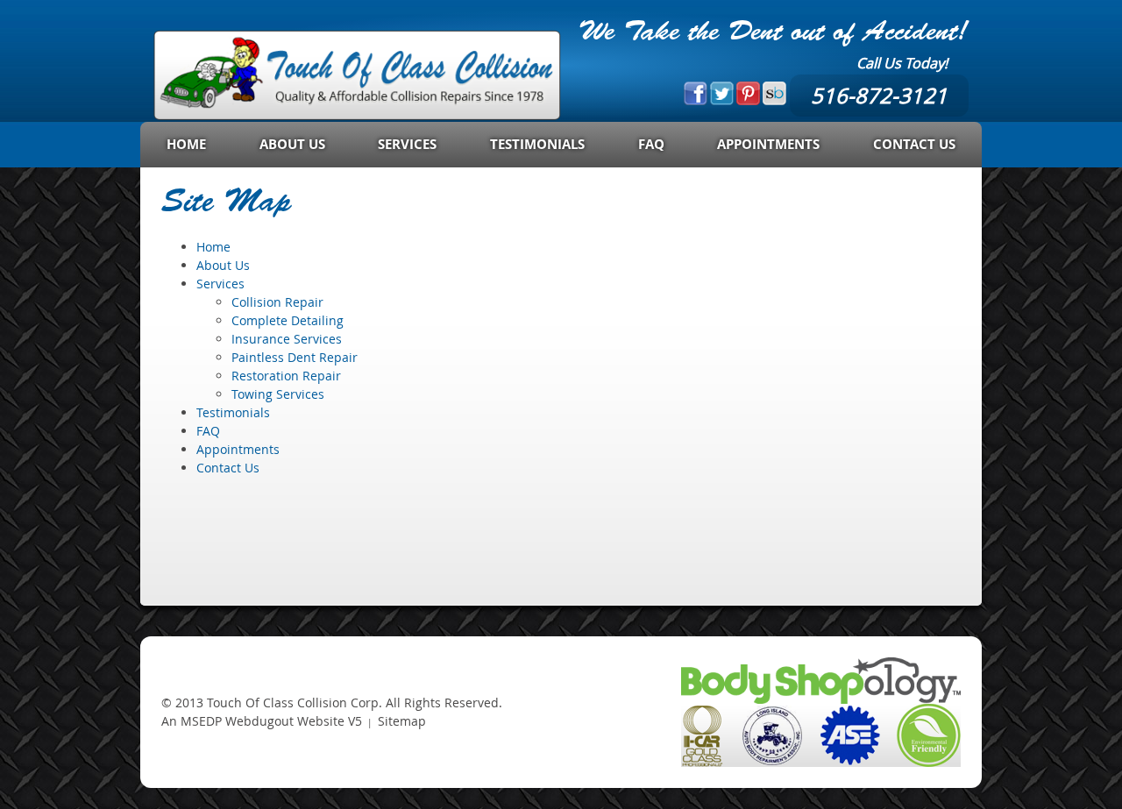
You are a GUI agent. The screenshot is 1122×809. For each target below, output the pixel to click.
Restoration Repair (286, 375)
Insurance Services (286, 338)
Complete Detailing (287, 320)
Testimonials (537, 144)
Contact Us (914, 144)
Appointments (768, 144)
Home (186, 144)
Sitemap (402, 721)
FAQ (651, 144)
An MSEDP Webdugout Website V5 (261, 721)
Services (407, 144)
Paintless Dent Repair (294, 357)
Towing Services (277, 394)
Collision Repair (277, 302)
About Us (292, 144)
